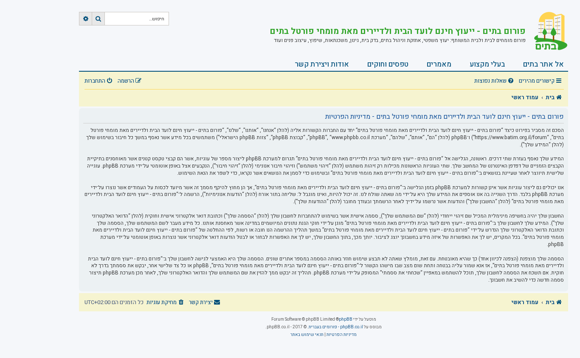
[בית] (547, 32)
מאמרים (439, 64)
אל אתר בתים (543, 64)
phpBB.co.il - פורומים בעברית (336, 327)
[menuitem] (495, 81)
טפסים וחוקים (387, 64)
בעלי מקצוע (487, 64)
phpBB (345, 319)
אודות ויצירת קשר (322, 64)
